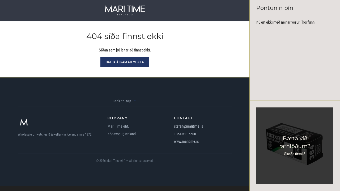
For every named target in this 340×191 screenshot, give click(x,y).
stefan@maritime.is (188, 126)
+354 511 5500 (185, 134)
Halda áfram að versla (125, 62)
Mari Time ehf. (116, 161)
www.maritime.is (186, 141)
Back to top (122, 101)
